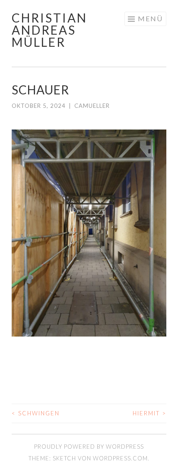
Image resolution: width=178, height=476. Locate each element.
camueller (92, 105)
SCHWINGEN (36, 413)
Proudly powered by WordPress (89, 446)
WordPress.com (120, 458)
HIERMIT (149, 413)
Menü (150, 18)
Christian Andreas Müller (49, 29)
